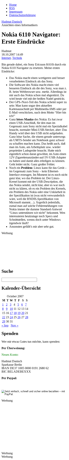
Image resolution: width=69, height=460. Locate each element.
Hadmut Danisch (12, 21)
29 (3, 321)
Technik (17, 58)
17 (11, 313)
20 (22, 313)
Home (13, 4)
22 (3, 317)
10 (11, 308)
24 (11, 317)
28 (26, 317)
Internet (6, 58)
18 (15, 313)
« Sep (5, 325)
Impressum (15, 11)
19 (19, 313)
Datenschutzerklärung (22, 15)
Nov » (14, 325)
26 (19, 317)
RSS (12, 8)
